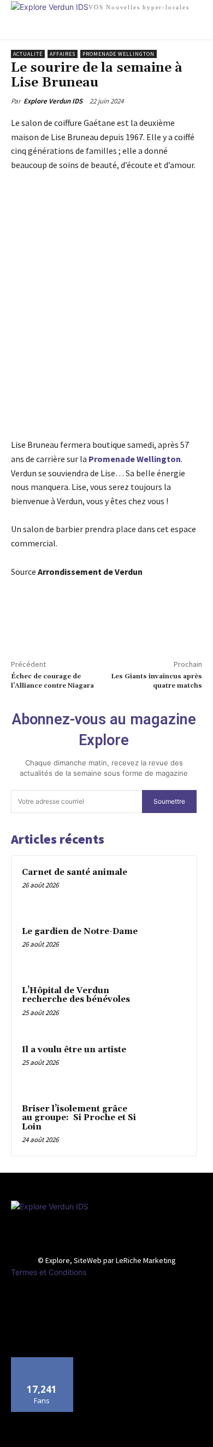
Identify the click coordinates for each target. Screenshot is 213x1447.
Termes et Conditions (48, 1272)
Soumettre (169, 801)
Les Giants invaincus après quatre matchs (156, 680)
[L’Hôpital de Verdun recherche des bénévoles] (164, 1005)
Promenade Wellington (118, 53)
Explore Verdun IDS (52, 101)
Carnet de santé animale (74, 872)
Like (42, 1361)
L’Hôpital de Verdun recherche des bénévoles (76, 995)
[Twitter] (47, 624)
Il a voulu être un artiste (74, 1050)
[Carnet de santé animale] (164, 887)
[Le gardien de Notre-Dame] (164, 946)
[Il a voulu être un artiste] (164, 1065)
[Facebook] (22, 624)
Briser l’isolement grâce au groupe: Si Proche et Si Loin (79, 1118)
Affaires (62, 53)
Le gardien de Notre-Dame (80, 931)
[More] (72, 624)
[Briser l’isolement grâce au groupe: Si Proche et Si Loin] (164, 1124)
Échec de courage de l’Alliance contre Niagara (52, 680)
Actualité (28, 53)
